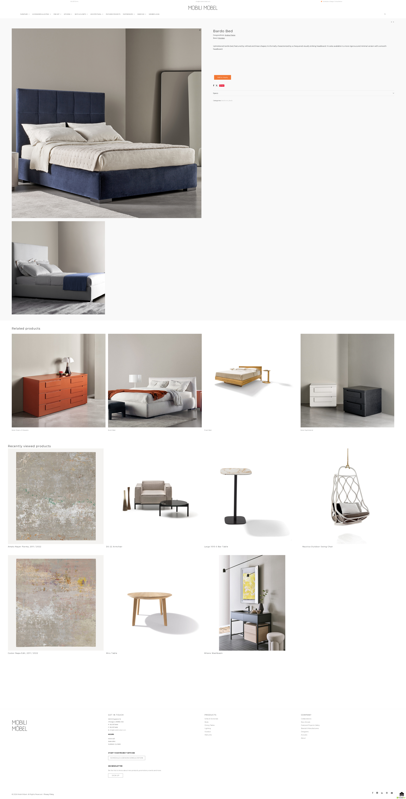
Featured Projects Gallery (310, 725)
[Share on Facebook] (213, 86)
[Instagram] (377, 793)
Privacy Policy (49, 794)
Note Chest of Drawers (20, 430)
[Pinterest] (387, 793)
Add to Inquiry (222, 77)
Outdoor (208, 732)
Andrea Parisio (230, 35)
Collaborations (306, 719)
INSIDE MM (140, 14)
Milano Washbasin (213, 653)
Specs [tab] (215, 93)
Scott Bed (111, 430)
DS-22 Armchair (114, 547)
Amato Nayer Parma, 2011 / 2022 (24, 547)
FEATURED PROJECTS (113, 14)
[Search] (385, 14)
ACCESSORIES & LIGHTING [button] (40, 14)
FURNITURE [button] (24, 14)
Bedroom (224, 100)
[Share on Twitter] (217, 86)
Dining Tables (210, 725)
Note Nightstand (307, 430)
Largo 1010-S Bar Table (216, 547)
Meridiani (221, 38)
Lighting (208, 728)
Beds (230, 100)
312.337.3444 (74, 1)
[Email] (392, 793)
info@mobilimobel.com (203, 1)
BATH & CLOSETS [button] (80, 14)
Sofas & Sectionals (211, 719)
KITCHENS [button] (67, 14)
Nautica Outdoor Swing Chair (317, 547)
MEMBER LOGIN (154, 14)
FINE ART (56, 14)
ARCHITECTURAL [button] (95, 14)
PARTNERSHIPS (128, 14)
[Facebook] (372, 793)
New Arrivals (305, 722)
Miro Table (111, 653)
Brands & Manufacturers (310, 728)
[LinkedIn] (382, 793)
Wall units (208, 735)
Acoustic (304, 735)
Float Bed (208, 430)
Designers (305, 732)
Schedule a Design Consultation (332, 1)
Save (222, 85)
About (303, 738)
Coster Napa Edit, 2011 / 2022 (23, 653)
